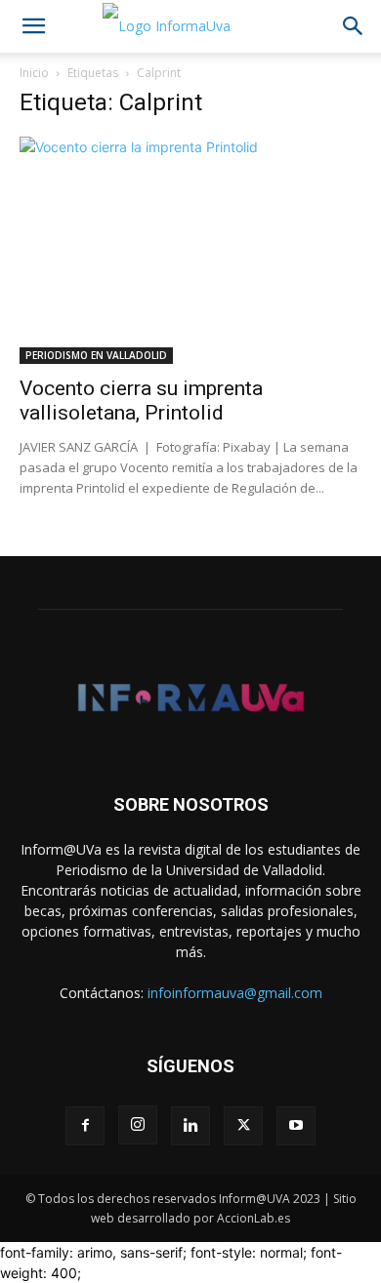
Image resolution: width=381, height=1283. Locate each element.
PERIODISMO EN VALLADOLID (96, 355)
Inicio (34, 72)
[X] (243, 1125)
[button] (33, 26)
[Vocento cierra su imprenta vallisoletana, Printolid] (190, 250)
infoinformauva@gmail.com (235, 992)
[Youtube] (296, 1125)
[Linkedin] (190, 1125)
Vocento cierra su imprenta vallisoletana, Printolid (141, 400)
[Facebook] (85, 1125)
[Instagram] (137, 1124)
